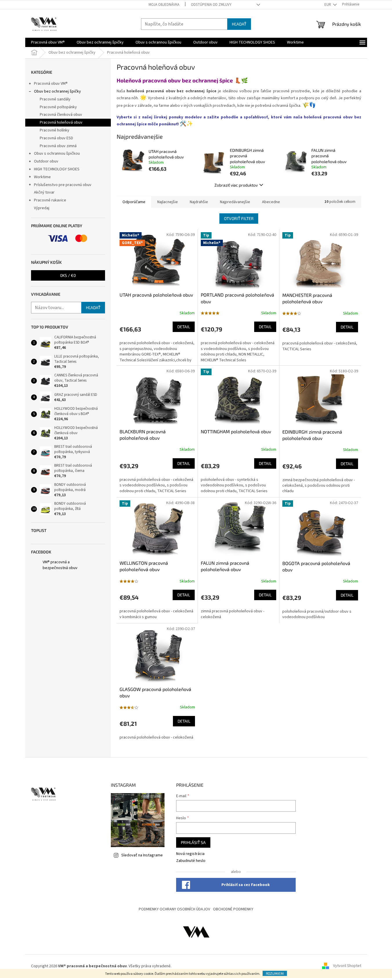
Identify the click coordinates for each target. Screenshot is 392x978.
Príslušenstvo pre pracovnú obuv (62, 185)
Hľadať (239, 23)
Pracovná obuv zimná (58, 146)
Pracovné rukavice (50, 200)
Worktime (42, 177)
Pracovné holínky (54, 130)
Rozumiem (275, 973)
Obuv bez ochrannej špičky (57, 91)
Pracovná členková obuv (61, 115)
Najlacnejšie (167, 202)
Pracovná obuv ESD (56, 138)
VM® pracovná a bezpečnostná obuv (60, 565)
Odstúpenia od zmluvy (211, 4)
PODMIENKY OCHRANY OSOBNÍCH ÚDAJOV (174, 909)
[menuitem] (48, 42)
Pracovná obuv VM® (51, 83)
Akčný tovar (44, 192)
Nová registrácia (190, 854)
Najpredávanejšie (235, 202)
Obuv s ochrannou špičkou (57, 153)
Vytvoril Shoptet (347, 966)
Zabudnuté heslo (190, 861)
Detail (183, 326)
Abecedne (271, 202)
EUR (328, 4)
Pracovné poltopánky (58, 107)
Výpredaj (41, 208)
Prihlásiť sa (193, 842)
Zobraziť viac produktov (236, 185)
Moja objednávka (164, 4)
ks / (68, 275)
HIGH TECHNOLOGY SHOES (57, 169)
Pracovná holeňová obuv (61, 122)
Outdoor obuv (46, 161)
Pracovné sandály (55, 99)
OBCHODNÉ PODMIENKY (233, 909)
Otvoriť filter (239, 218)
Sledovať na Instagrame (142, 855)
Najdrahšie (199, 202)
